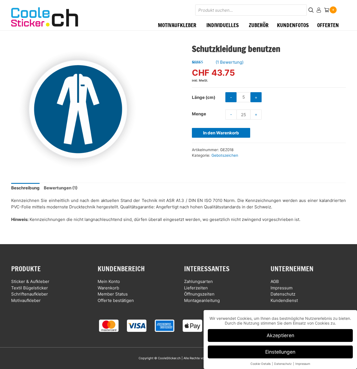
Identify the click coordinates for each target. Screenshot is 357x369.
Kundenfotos (293, 25)
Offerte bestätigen (116, 300)
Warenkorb (108, 288)
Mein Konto (109, 281)
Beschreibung (25, 188)
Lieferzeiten (196, 288)
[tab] (25, 188)
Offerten (328, 25)
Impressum (282, 288)
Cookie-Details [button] (260, 364)
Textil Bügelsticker (29, 288)
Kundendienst (284, 300)
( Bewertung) (229, 62)
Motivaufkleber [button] (177, 25)
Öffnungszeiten (199, 294)
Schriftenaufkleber (29, 294)
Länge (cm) (203, 97)
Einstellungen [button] (280, 352)
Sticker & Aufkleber (30, 281)
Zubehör (259, 25)
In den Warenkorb (221, 132)
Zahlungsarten (198, 281)
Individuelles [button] (222, 25)
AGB (275, 281)
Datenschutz (283, 294)
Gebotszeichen (224, 155)
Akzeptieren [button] (280, 335)
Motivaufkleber (26, 300)
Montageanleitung (202, 300)
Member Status (113, 294)
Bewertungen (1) (61, 188)
